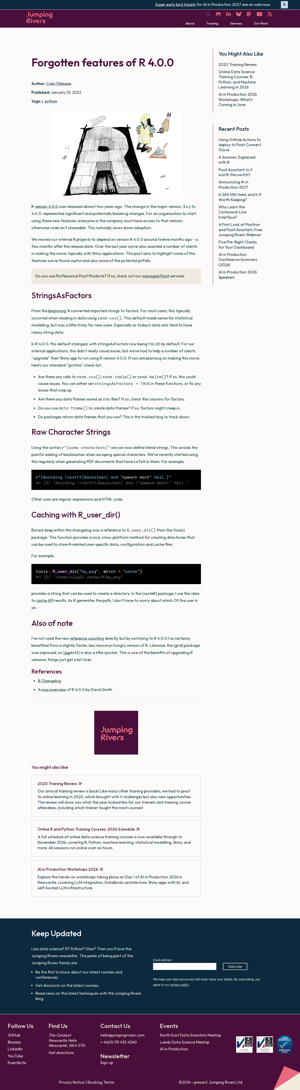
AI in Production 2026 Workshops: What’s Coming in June (238, 99)
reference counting (87, 638)
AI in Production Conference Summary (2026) (238, 259)
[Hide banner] (284, 5)
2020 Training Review (57, 783)
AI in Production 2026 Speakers (238, 274)
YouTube (15, 1055)
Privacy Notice (71, 1082)
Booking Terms (101, 1082)
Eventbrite (17, 1062)
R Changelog (49, 680)
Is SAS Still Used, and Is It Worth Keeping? (240, 197)
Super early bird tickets (175, 4)
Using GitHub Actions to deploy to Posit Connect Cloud (240, 144)
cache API (45, 600)
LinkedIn (15, 1048)
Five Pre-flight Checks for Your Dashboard (238, 244)
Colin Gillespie (58, 83)
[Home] (39, 17)
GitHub (14, 1035)
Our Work (261, 23)
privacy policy (179, 985)
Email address (162, 960)
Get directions (61, 1052)
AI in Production (174, 1048)
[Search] (208, 14)
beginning (57, 310)
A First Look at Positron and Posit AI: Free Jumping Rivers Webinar (240, 229)
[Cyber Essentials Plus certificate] (284, 1044)
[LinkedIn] (228, 14)
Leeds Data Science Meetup (184, 1042)
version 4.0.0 (46, 206)
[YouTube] (259, 14)
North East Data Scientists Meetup (190, 1035)
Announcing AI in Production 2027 (234, 184)
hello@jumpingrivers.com (122, 1035)
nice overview (54, 689)
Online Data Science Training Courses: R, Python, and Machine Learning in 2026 (237, 79)
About (190, 23)
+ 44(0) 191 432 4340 (118, 1042)
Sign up (106, 1062)
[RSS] (270, 14)
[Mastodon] (249, 14)
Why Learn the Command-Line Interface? (232, 212)
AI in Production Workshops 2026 (68, 869)
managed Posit (155, 275)
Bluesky (14, 1042)
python (51, 101)
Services (236, 23)
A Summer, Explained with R (237, 160)
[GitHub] (218, 14)
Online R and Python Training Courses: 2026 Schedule (86, 829)
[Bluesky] (238, 14)
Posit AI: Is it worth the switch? (235, 172)
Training (212, 23)
